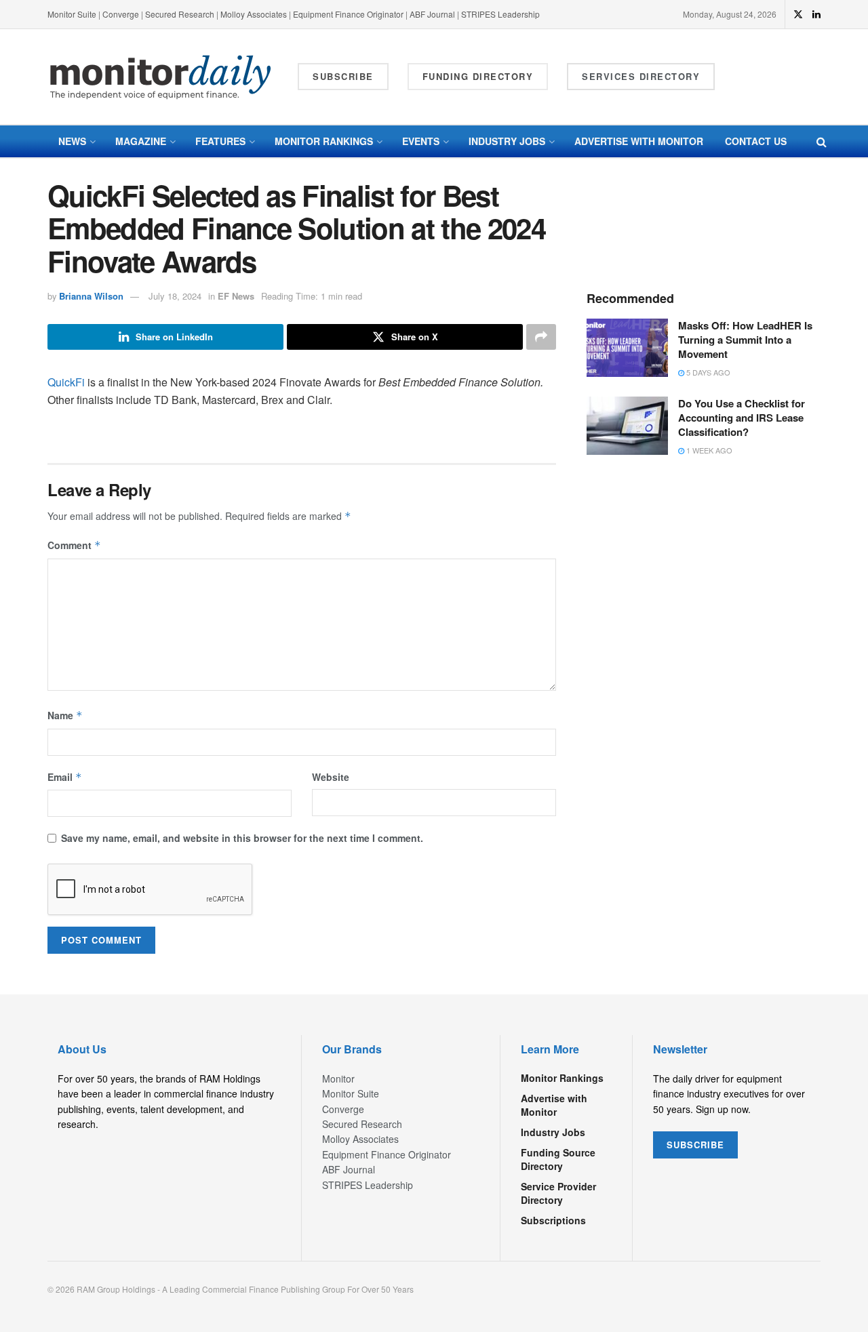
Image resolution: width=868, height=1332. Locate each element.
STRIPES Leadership (500, 14)
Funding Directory (478, 76)
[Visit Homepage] (160, 76)
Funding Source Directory (558, 1159)
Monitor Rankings (324, 141)
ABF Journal (432, 14)
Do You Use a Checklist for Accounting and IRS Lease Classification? (741, 417)
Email (64, 777)
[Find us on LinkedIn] (816, 14)
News (72, 141)
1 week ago (708, 450)
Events (420, 141)
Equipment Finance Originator (348, 14)
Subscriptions (553, 1220)
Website (330, 777)
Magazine (140, 141)
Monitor (338, 1078)
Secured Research (179, 14)
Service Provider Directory (558, 1193)
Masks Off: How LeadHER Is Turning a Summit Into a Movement (745, 339)
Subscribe (343, 76)
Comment (74, 545)
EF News (236, 295)
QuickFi (66, 382)
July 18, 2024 (175, 295)
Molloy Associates (254, 14)
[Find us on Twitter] (798, 14)
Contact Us (756, 141)
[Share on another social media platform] (541, 337)
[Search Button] (821, 141)
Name (65, 715)
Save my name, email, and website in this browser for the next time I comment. (242, 838)
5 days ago (707, 372)
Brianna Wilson (91, 295)
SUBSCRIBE (695, 1144)
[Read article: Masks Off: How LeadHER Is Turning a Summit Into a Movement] (627, 348)
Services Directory (641, 76)
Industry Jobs (507, 141)
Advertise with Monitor (638, 141)
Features (220, 141)
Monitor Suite (71, 14)
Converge (120, 14)
